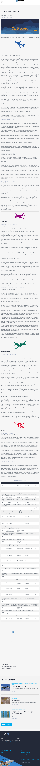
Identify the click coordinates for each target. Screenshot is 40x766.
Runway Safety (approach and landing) (8, 647)
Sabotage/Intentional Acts (5, 649)
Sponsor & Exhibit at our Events (26, 754)
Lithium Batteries (5, 664)
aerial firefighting (26, 697)
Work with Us (23, 759)
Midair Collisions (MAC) (5, 651)
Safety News (16, 700)
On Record (2, 8)
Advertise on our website (25, 752)
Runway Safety (14, 698)
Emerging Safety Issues (5, 661)
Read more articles (6, 724)
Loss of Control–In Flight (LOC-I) (7, 643)
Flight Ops (31, 683)
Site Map (33, 759)
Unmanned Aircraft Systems (6, 668)
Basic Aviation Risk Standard (6, 750)
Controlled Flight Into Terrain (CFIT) (7, 641)
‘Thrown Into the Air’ (19, 686)
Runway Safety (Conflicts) (5, 653)
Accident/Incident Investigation (17, 683)
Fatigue (2, 657)
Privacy (38, 759)
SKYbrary (2, 752)
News (35, 697)
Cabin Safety (3, 659)
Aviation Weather (26, 683)
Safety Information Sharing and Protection (9, 666)
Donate (22, 750)
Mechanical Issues (4, 645)
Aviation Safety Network (5, 754)
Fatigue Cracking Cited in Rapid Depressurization (22, 712)
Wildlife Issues (3, 655)
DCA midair (32, 697)
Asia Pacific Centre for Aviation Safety (8, 756)
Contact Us (28, 759)
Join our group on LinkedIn (4, 759)
